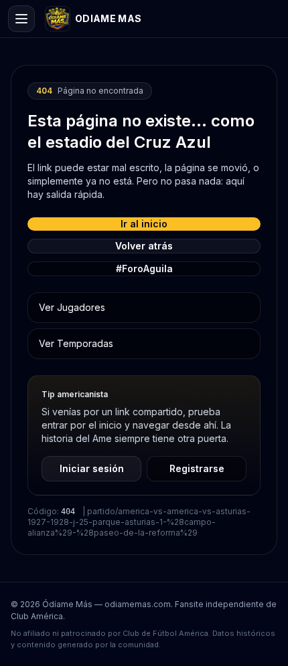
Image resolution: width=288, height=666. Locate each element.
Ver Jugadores (72, 307)
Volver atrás (144, 245)
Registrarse (196, 468)
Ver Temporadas (76, 343)
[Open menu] (21, 18)
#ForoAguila (144, 268)
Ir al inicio (144, 223)
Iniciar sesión (92, 468)
